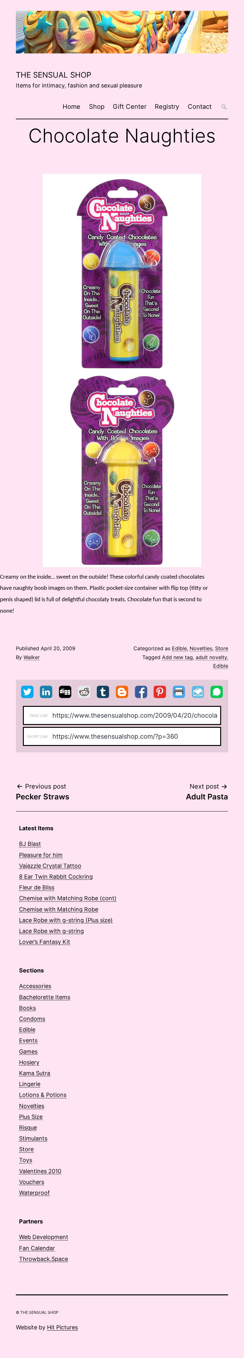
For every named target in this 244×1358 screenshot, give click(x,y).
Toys (25, 1160)
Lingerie (29, 1084)
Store (221, 648)
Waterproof (34, 1192)
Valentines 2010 (40, 1171)
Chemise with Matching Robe (58, 909)
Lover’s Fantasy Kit (44, 941)
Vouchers (31, 1182)
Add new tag (177, 657)
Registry (167, 106)
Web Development (43, 1237)
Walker (32, 657)
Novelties (201, 648)
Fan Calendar (37, 1248)
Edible (179, 648)
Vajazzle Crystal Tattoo (50, 865)
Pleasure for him (41, 855)
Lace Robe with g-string (51, 931)
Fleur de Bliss (36, 887)
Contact (200, 106)
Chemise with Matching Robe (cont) (68, 898)
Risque (28, 1127)
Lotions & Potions (42, 1094)
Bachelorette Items (44, 997)
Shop (97, 106)
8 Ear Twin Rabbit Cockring (56, 876)
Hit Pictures (62, 1327)
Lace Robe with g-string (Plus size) (66, 920)
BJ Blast (30, 843)
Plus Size (31, 1116)
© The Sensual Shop (37, 1312)
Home (71, 106)
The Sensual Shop (53, 75)
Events (28, 1040)
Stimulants (33, 1138)
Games (28, 1051)
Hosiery (29, 1062)
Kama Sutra (34, 1073)
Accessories (35, 986)
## (224, 106)
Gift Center (129, 106)
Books (27, 1008)
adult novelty (211, 657)
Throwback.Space (43, 1259)
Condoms (32, 1018)
